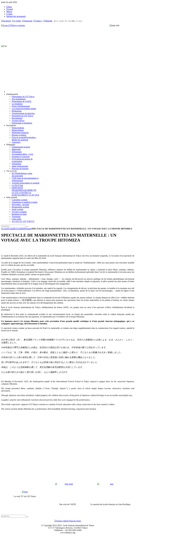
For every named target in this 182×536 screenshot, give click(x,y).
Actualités (12, 229)
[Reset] (27, 226)
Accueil (4, 229)
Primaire (27, 229)
